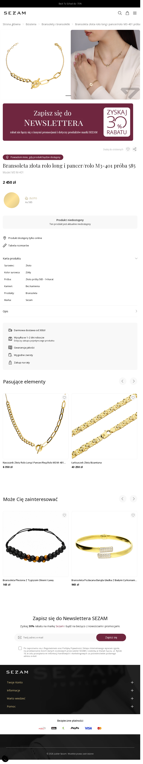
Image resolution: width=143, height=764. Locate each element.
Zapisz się (111, 637)
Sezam (29, 300)
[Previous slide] (122, 381)
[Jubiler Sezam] (15, 13)
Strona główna (11, 24)
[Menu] (135, 13)
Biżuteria (31, 24)
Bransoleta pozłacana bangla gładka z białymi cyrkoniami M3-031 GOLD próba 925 (104, 580)
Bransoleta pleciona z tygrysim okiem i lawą (28, 580)
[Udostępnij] (134, 149)
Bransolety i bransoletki (56, 24)
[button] (68, 95)
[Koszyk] (127, 13)
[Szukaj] (120, 13)
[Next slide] (133, 381)
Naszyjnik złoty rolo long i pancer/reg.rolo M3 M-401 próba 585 (33, 462)
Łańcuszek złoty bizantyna (87, 462)
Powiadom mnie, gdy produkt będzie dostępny (35, 157)
